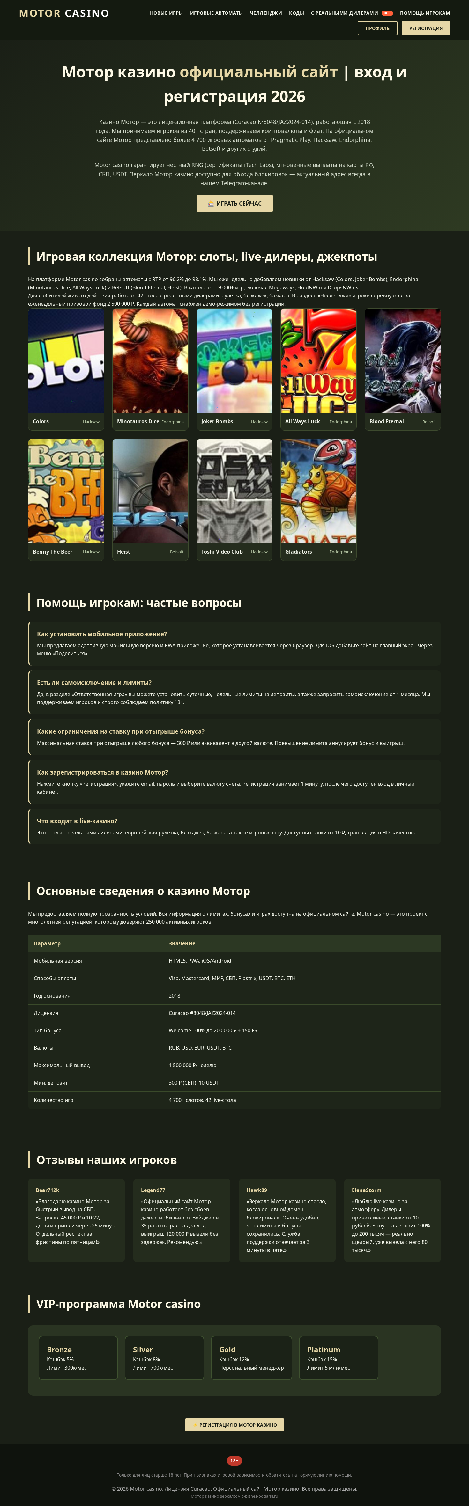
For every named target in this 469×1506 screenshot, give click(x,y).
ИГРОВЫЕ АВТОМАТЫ (216, 13)
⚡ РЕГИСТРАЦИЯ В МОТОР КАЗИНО (234, 1425)
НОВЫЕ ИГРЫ (166, 13)
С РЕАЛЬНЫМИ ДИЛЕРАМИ (351, 13)
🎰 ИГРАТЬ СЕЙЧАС (235, 203)
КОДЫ (296, 13)
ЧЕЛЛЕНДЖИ (266, 13)
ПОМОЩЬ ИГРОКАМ (425, 13)
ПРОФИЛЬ (378, 28)
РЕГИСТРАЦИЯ (426, 28)
